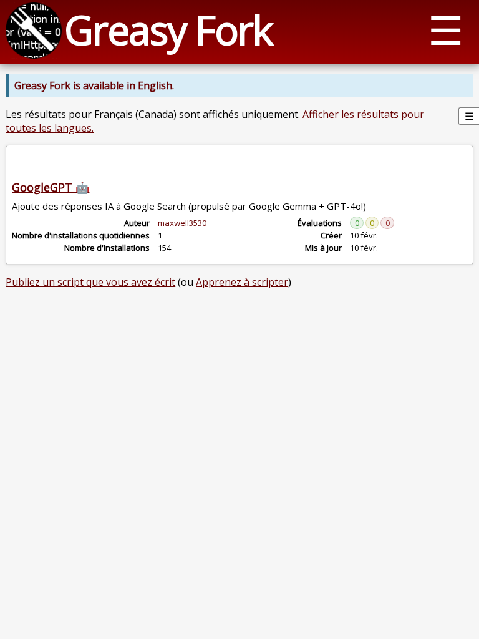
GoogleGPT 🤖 (50, 187)
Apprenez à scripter (242, 282)
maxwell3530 (182, 222)
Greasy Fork (168, 29)
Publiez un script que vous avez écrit (90, 282)
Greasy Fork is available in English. (94, 85)
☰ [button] (445, 29)
